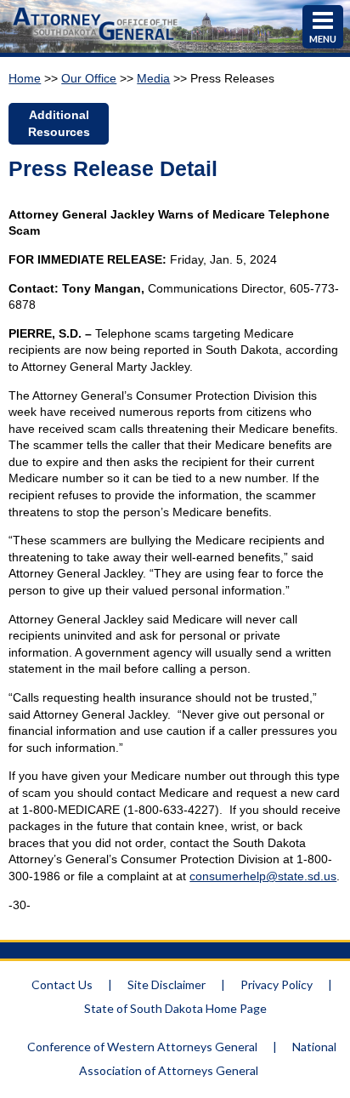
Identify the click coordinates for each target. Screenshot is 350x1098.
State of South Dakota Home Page (175, 1008)
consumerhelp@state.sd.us (262, 876)
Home (24, 78)
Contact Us (62, 984)
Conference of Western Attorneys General (142, 1046)
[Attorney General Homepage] (95, 42)
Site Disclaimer (166, 984)
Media (153, 78)
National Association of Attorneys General (207, 1058)
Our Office (88, 78)
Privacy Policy (276, 984)
